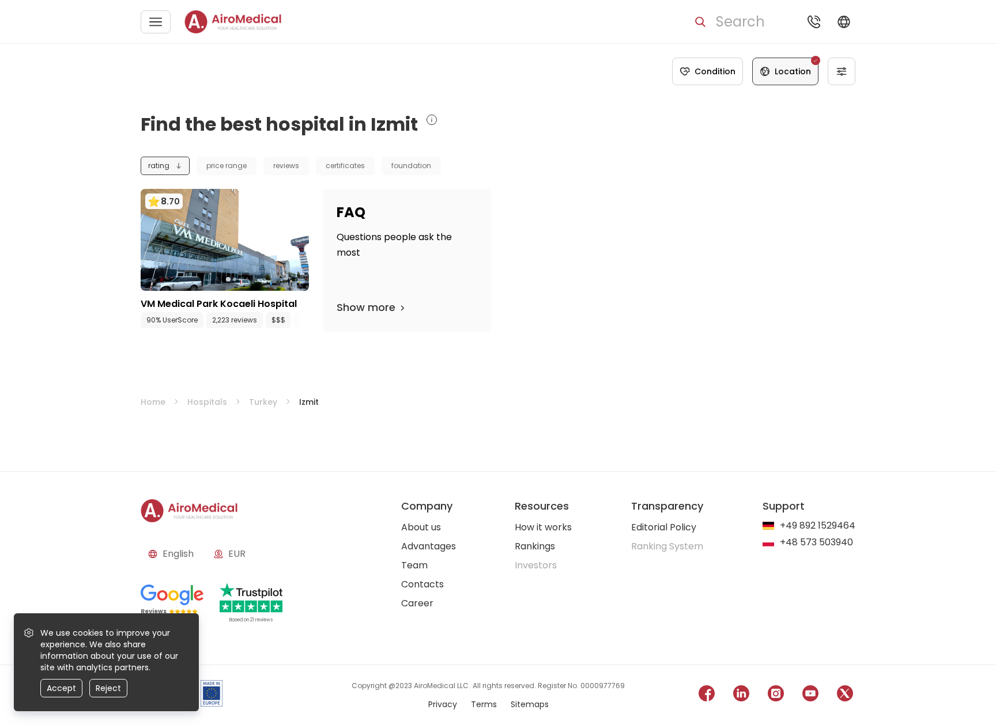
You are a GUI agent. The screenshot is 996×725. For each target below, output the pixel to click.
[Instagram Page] (775, 695)
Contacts (422, 584)
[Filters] (841, 71)
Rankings (535, 546)
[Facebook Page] (706, 695)
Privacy (442, 704)
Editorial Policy (663, 527)
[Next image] (248, 279)
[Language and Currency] (843, 21)
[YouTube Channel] (810, 695)
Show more (366, 307)
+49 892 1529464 (817, 526)
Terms (484, 704)
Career (417, 603)
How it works (543, 527)
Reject (108, 688)
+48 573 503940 (816, 543)
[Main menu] (156, 21)
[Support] (813, 21)
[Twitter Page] (845, 695)
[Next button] (303, 320)
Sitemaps (530, 704)
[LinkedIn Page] (741, 695)
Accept (61, 688)
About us (421, 527)
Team (414, 565)
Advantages (428, 546)
